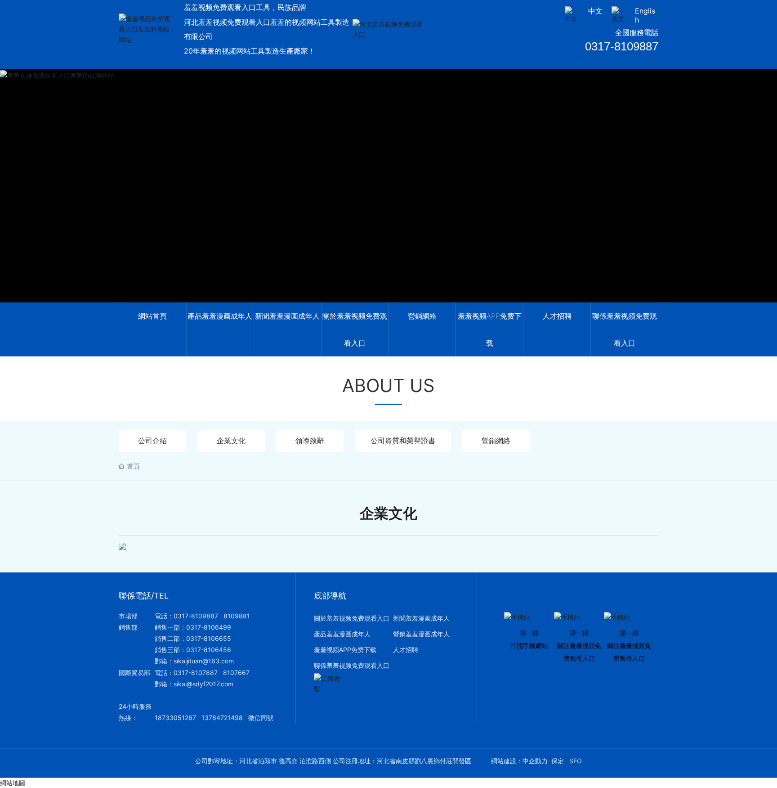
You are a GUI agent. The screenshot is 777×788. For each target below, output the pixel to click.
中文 (595, 10)
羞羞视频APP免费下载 (345, 649)
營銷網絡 (496, 440)
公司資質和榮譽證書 (403, 440)
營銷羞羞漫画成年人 (421, 634)
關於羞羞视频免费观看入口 (351, 618)
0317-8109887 (621, 46)
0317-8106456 (208, 649)
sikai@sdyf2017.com (203, 684)
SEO (575, 761)
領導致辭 (309, 440)
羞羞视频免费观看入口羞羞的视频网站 (388, 197)
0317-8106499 (208, 627)
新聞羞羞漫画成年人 (421, 618)
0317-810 (188, 672)
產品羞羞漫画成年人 (342, 634)
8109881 (236, 616)
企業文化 (231, 440)
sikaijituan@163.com (204, 661)
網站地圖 (12, 783)
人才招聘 (405, 649)
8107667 (236, 672)
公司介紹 (152, 440)
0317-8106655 (208, 638)
